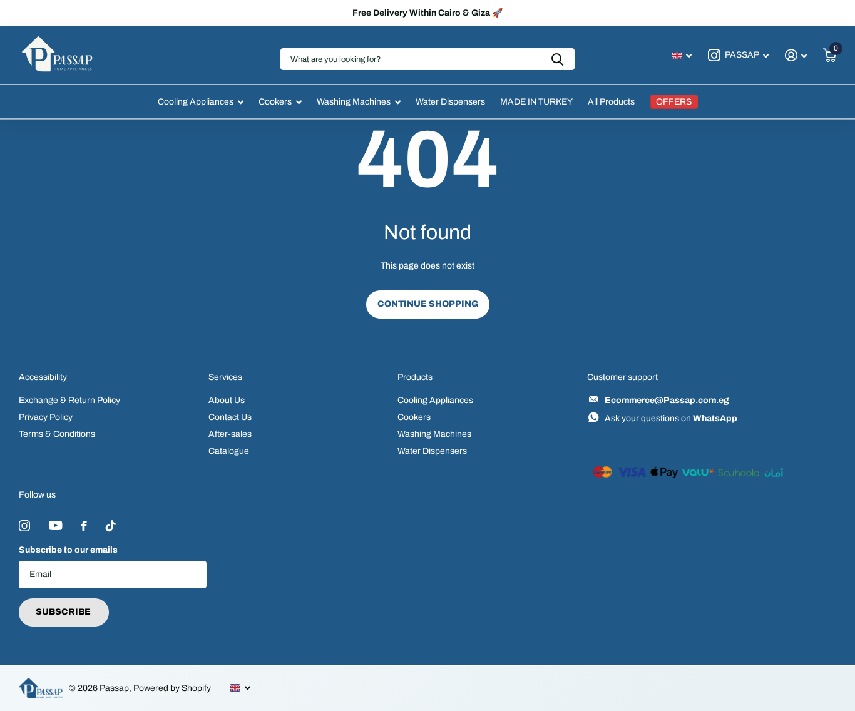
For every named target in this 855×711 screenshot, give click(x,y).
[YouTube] (55, 525)
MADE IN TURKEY (536, 101)
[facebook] (84, 526)
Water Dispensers (450, 101)
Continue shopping (427, 304)
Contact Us (230, 417)
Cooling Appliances (195, 101)
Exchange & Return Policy (69, 400)
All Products (611, 101)
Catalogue (228, 451)
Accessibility (43, 377)
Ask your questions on (671, 418)
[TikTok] (111, 525)
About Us (226, 400)
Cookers (275, 101)
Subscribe (64, 611)
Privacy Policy (46, 417)
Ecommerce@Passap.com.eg (667, 400)
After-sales (230, 434)
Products (415, 377)
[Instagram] (24, 525)
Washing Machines (354, 101)
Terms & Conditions (57, 434)
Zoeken (557, 59)
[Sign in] (795, 55)
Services (225, 377)
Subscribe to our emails (68, 550)
